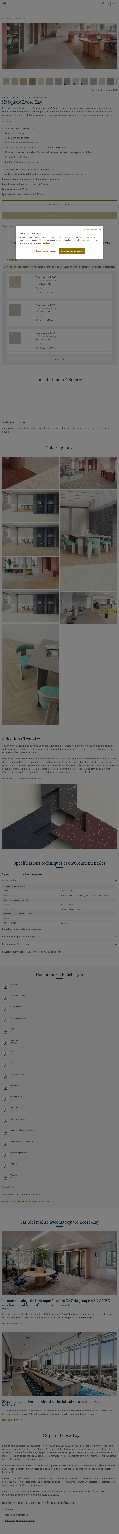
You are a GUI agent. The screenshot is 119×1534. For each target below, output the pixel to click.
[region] (59, 242)
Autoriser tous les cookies (72, 251)
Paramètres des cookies (46, 251)
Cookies (46, 243)
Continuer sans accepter (92, 229)
